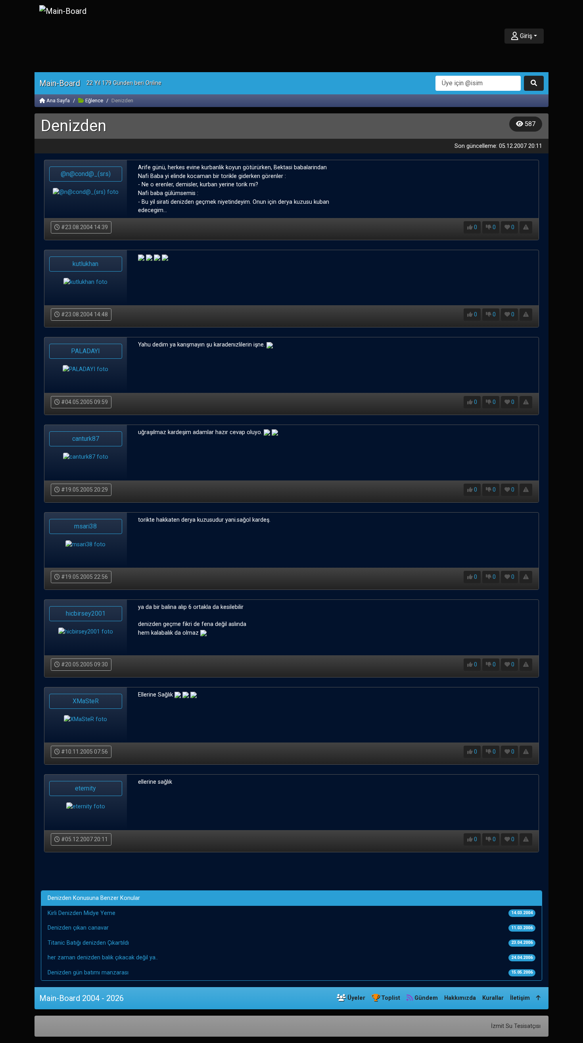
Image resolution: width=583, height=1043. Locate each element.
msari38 (85, 526)
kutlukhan (85, 264)
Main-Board (59, 83)
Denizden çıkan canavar (78, 927)
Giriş (525, 36)
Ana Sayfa (57, 100)
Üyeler (355, 998)
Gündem (425, 998)
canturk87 (85, 438)
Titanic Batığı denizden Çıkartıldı (88, 943)
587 (529, 124)
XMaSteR (86, 701)
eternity (85, 788)
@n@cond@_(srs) (86, 174)
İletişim (520, 998)
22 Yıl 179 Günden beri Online (123, 83)
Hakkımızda (460, 998)
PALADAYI (85, 351)
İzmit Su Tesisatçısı (516, 1026)
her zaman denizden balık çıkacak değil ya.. (103, 957)
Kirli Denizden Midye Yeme (81, 913)
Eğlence (93, 100)
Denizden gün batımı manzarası (88, 972)
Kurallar (493, 998)
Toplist (390, 998)
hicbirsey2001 (85, 613)
